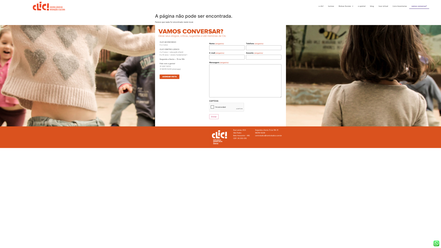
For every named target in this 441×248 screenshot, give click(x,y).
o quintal (361, 6)
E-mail (216, 53)
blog (372, 6)
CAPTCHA (213, 101)
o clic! (321, 6)
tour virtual (383, 6)
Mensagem (219, 62)
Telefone (254, 43)
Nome (216, 43)
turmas (331, 6)
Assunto (254, 53)
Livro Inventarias (400, 6)
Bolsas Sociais (345, 6)
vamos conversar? (419, 6)
